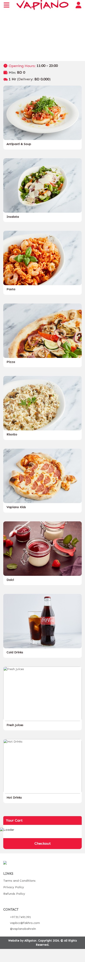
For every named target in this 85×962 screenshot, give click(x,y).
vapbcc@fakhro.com (25, 923)
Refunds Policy (14, 894)
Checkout (42, 843)
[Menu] (6, 5)
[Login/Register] (78, 5)
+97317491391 (20, 917)
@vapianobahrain (23, 929)
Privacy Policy (13, 887)
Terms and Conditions (19, 881)
